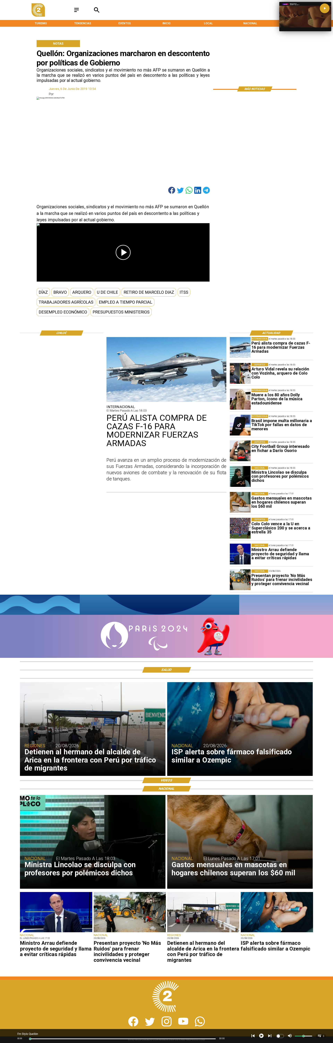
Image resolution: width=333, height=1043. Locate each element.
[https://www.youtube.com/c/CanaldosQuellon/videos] (183, 1025)
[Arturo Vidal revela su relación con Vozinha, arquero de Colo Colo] (240, 373)
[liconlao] (240, 476)
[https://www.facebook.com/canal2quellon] (133, 1025)
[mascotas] (240, 502)
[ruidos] (240, 579)
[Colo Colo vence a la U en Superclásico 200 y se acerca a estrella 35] (240, 528)
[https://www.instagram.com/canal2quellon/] (166, 1025)
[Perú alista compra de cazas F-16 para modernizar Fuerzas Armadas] (240, 347)
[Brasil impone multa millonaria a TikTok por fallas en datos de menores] (240, 425)
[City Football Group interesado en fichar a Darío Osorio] (240, 450)
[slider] (30, 1039)
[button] (43, 292)
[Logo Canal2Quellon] (38, 15)
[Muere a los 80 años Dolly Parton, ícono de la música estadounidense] (240, 399)
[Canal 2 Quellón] (76, 12)
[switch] (280, 1036)
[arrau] (240, 554)
